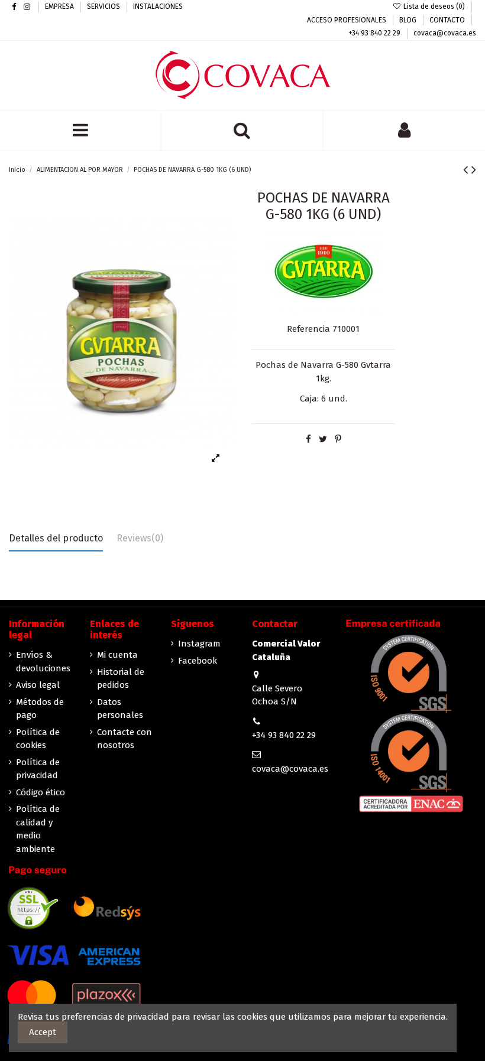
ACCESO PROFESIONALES (347, 20)
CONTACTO (448, 20)
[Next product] (473, 170)
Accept (42, 1032)
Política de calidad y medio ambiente (38, 829)
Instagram (199, 643)
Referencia (308, 329)
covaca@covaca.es (444, 33)
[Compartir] (308, 439)
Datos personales (120, 709)
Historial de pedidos (120, 679)
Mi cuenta (117, 654)
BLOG (408, 20)
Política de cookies (38, 739)
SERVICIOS (104, 6)
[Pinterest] (338, 439)
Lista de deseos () (434, 6)
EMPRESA (60, 6)
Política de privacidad (38, 769)
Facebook (197, 660)
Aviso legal (38, 685)
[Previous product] (467, 170)
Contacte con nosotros (124, 739)
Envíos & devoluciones (43, 661)
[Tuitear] (323, 439)
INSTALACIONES (158, 6)
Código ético (40, 792)
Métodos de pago (40, 709)
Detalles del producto (56, 538)
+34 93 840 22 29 (375, 33)
